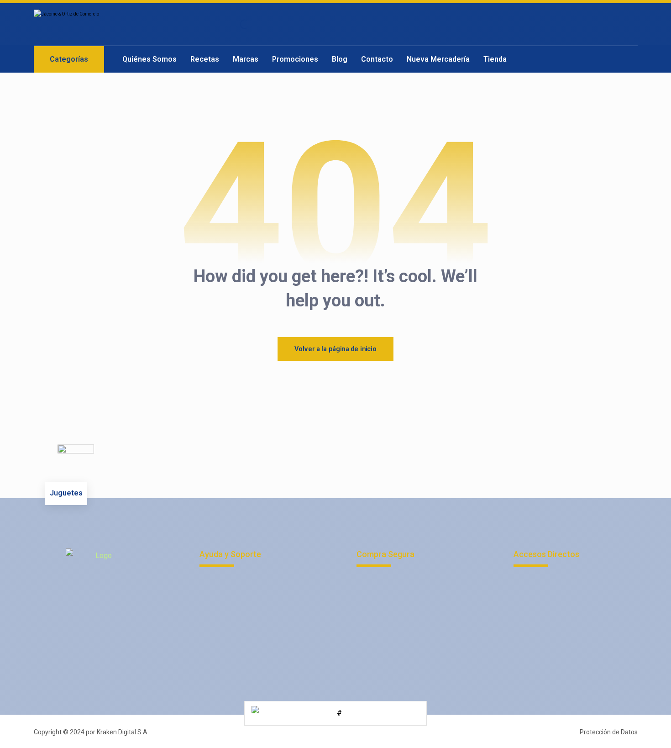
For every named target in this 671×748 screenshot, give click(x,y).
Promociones (388, 641)
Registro (381, 612)
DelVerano (541, 641)
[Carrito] (606, 24)
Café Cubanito (546, 626)
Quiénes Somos (393, 626)
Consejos (382, 670)
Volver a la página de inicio (335, 349)
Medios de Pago (394, 597)
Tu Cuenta (382, 583)
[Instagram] (100, 599)
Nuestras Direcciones (245, 641)
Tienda (378, 656)
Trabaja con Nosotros (244, 626)
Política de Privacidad (245, 583)
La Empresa (543, 583)
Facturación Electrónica (561, 597)
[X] (118, 599)
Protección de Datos (243, 597)
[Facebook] (82, 599)
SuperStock (542, 612)
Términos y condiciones (248, 612)
